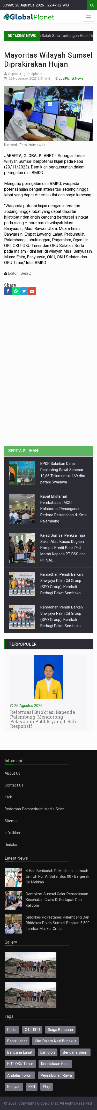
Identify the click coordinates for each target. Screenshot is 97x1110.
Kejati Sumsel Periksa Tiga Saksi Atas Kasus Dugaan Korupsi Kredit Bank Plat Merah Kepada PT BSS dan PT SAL (63, 547)
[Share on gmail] (32, 291)
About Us (12, 773)
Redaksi (11, 845)
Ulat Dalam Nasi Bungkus (55, 1041)
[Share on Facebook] (8, 291)
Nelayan (13, 1087)
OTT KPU (32, 1030)
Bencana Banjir (75, 1052)
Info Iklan (12, 833)
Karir (8, 797)
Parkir (12, 1030)
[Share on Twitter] (24, 291)
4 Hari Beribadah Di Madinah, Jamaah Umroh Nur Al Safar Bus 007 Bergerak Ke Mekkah (57, 876)
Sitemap (12, 821)
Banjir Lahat (17, 1041)
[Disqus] (48, 373)
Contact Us (14, 785)
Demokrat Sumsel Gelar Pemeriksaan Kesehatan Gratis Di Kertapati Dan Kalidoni (57, 899)
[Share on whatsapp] (16, 291)
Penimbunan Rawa (56, 1075)
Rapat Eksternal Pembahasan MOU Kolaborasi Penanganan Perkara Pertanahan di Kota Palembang (63, 508)
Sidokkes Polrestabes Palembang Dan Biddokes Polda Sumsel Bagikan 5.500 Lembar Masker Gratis (57, 923)
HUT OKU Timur (20, 1064)
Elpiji (46, 1087)
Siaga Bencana (60, 1030)
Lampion (47, 1052)
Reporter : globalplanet (25, 74)
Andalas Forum (20, 1075)
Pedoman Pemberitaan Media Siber (34, 809)
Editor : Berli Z (19, 273)
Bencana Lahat (19, 1052)
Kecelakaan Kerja (55, 1064)
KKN (31, 1087)
